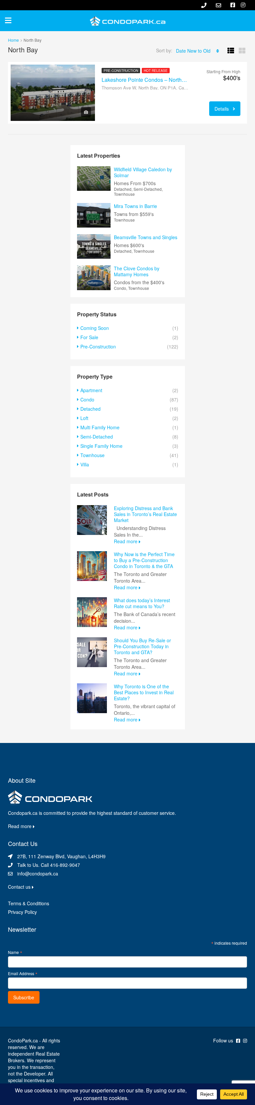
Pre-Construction (121, 70)
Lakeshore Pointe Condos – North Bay (145, 80)
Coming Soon (94, 328)
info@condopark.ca (37, 873)
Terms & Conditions (28, 903)
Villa (84, 464)
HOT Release (156, 70)
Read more (126, 541)
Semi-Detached (96, 436)
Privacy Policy (22, 912)
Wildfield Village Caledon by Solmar (143, 172)
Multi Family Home (100, 427)
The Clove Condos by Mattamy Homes (136, 271)
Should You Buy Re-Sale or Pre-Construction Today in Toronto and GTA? (142, 646)
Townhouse (92, 455)
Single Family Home (101, 446)
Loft (84, 418)
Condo (87, 399)
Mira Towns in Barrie (135, 206)
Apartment (91, 390)
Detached (90, 408)
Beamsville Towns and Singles (145, 237)
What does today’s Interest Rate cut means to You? (142, 603)
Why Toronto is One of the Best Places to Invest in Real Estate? (144, 692)
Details (222, 108)
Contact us (20, 886)
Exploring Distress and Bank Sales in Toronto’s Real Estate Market (145, 514)
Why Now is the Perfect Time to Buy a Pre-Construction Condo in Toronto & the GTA (144, 560)
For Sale (89, 337)
